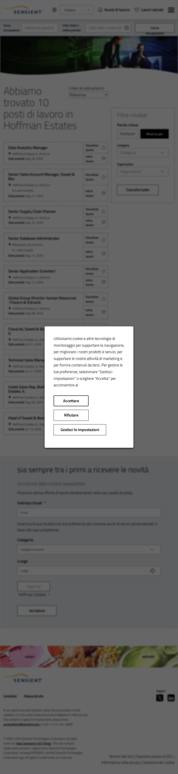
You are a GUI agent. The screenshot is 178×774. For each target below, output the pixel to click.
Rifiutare (71, 415)
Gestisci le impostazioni (80, 430)
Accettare (71, 400)
